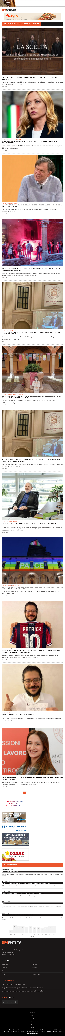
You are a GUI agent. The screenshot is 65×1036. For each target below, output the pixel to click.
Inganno (4, 903)
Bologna (4, 76)
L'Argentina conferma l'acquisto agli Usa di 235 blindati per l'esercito (22, 988)
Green (34, 971)
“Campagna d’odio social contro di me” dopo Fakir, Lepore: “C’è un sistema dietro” (23, 893)
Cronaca (9, 267)
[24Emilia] (25, 10)
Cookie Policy (44, 1010)
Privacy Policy (37, 1010)
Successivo (35, 793)
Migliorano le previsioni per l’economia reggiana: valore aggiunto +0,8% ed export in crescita (26, 883)
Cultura (9, 76)
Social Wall (5, 964)
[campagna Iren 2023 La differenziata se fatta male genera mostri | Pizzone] (32, 20)
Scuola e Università (33, 76)
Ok (28, 1033)
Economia (9, 521)
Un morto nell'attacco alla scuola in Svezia (14, 984)
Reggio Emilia (24, 76)
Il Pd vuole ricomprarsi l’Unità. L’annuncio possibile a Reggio (18, 915)
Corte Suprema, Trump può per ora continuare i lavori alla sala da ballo (23, 991)
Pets (3, 974)
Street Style (36, 974)
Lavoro (15, 521)
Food (3, 971)
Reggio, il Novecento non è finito (10, 871)
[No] (63, 1032)
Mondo (14, 394)
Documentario (16, 76)
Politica (9, 139)
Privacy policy (34, 1033)
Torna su (31, 936)
